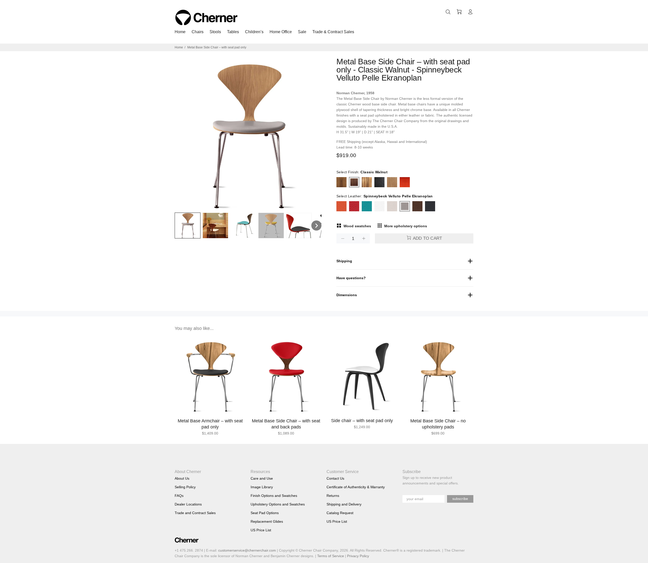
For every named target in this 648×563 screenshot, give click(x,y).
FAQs (179, 496)
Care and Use (262, 478)
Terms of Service (330, 556)
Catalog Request (340, 513)
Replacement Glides (267, 521)
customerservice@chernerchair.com (247, 550)
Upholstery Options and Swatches (278, 504)
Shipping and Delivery (344, 504)
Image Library (262, 487)
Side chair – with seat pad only (362, 420)
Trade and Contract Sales (195, 513)
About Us (182, 478)
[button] (187, 225)
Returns (333, 496)
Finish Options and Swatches (274, 496)
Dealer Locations (188, 504)
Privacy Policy (358, 556)
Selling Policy (185, 487)
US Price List (261, 530)
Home (179, 47)
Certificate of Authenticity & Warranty (356, 487)
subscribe (460, 499)
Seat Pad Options (265, 513)
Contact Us (335, 478)
